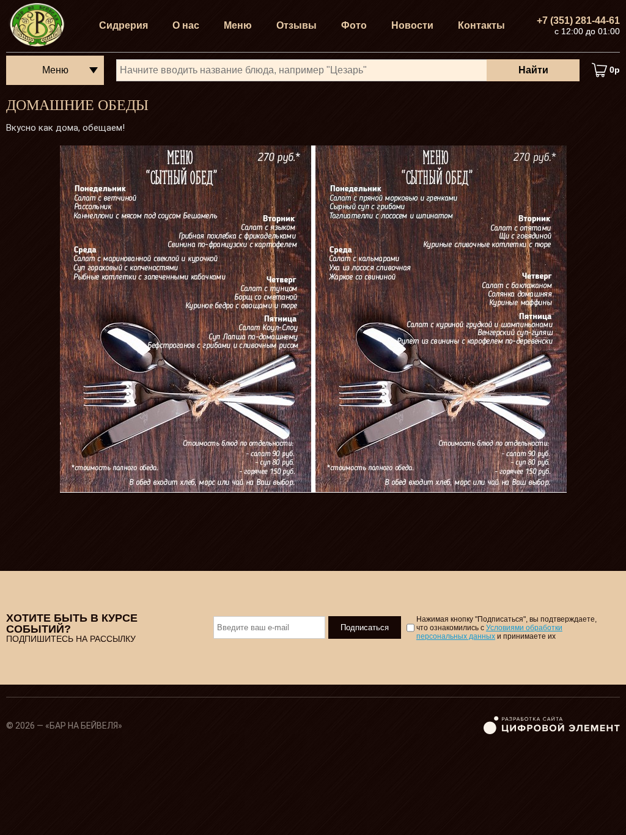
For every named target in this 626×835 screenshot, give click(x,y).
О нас (185, 25)
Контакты (481, 25)
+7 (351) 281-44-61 (578, 20)
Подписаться (365, 627)
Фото (354, 25)
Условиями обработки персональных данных (489, 632)
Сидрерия (123, 25)
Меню (238, 25)
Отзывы (296, 25)
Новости (412, 25)
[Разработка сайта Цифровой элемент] (552, 731)
